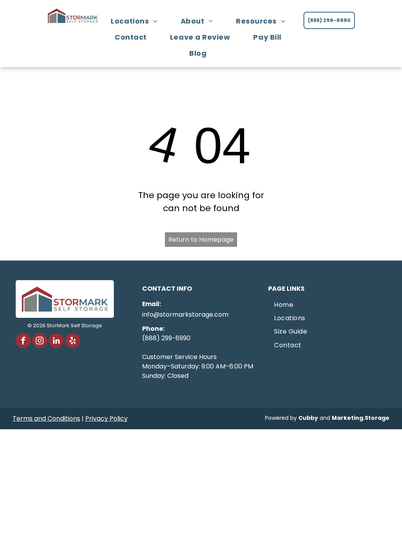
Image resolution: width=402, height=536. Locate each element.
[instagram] (39, 341)
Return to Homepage (201, 239)
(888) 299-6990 (166, 338)
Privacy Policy (106, 418)
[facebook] (23, 341)
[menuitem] (137, 21)
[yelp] (72, 341)
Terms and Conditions (46, 418)
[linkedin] (56, 341)
